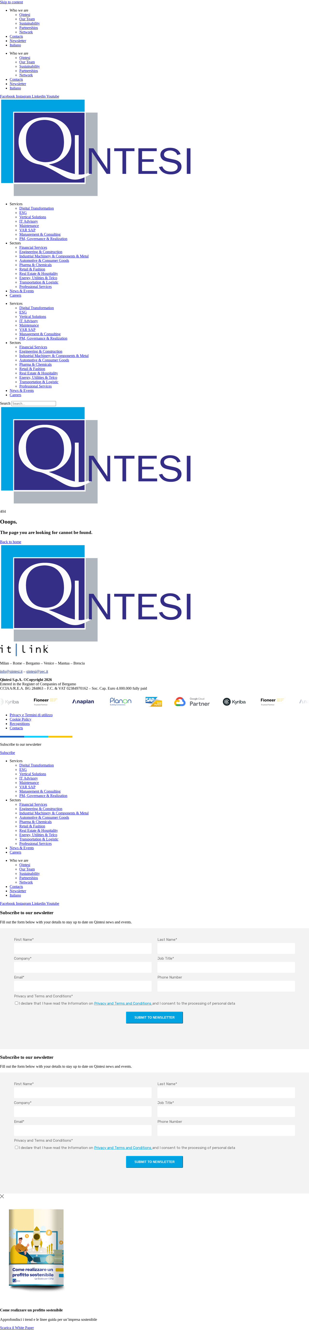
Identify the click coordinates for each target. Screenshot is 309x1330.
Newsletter (18, 41)
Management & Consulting (40, 234)
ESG (23, 213)
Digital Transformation (36, 208)
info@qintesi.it (11, 671)
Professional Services (35, 287)
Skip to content (11, 2)
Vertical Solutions (32, 217)
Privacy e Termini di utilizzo (31, 715)
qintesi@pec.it (37, 671)
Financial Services (33, 247)
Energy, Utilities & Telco (38, 278)
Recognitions (20, 724)
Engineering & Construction (40, 252)
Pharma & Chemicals (35, 265)
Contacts (16, 36)
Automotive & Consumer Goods (44, 260)
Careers (15, 295)
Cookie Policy (20, 719)
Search (5, 403)
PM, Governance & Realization (43, 239)
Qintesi (24, 15)
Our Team (27, 19)
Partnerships (28, 28)
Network (26, 32)
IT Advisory (28, 221)
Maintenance (29, 226)
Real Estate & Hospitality (38, 273)
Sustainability (29, 23)
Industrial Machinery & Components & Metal (54, 256)
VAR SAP (27, 230)
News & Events (22, 291)
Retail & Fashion (32, 269)
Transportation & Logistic (38, 282)
